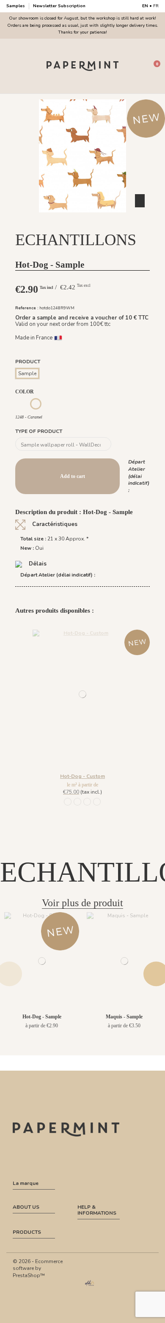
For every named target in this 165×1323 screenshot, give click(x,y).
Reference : (26, 308)
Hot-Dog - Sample (41, 1017)
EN (145, 6)
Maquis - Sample (124, 1017)
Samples (16, 6)
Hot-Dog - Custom (82, 776)
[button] (82, 220)
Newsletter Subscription (59, 6)
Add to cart (72, 476)
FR (156, 6)
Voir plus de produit (82, 902)
